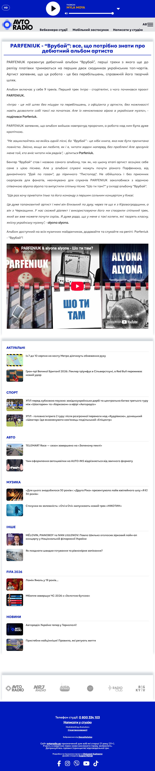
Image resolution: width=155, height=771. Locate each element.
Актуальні (15, 348)
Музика (13, 482)
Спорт (12, 392)
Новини (13, 617)
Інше (11, 527)
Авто (10, 437)
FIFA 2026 (14, 572)
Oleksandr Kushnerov (92, 754)
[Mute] (66, 13)
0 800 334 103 (89, 717)
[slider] (91, 13)
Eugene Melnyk (86, 756)
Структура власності (77, 730)
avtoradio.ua (54, 743)
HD (6, 7)
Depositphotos (85, 737)
